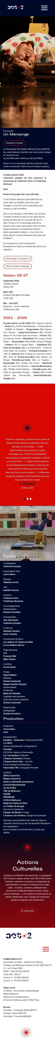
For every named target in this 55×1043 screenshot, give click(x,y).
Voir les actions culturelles (18, 266)
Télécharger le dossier (17, 258)
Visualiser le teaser (14, 143)
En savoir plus (27, 911)
